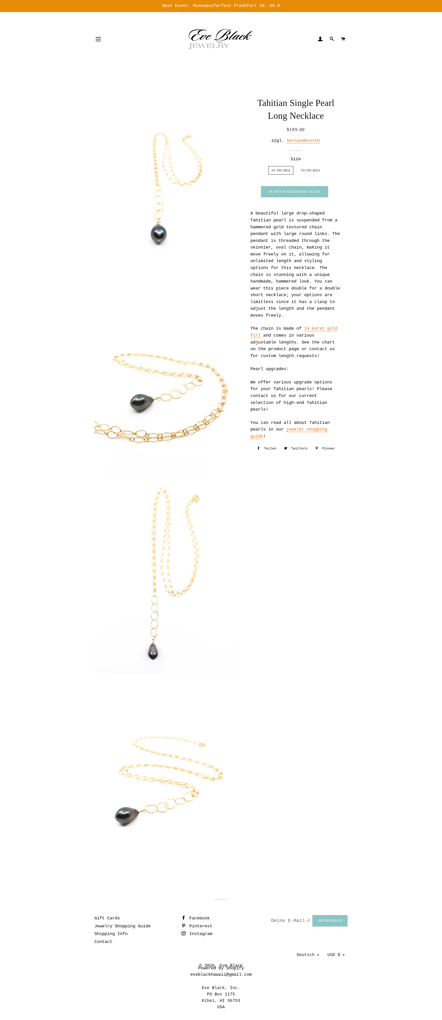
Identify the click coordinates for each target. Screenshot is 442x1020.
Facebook (198, 918)
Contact (103, 941)
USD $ (333, 954)
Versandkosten (303, 140)
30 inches (281, 170)
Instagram (199, 933)
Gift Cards (107, 918)
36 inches (310, 170)
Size (296, 159)
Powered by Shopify (221, 968)
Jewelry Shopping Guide (122, 926)
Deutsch (306, 954)
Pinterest (199, 926)
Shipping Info (111, 933)
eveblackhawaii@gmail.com (221, 974)
